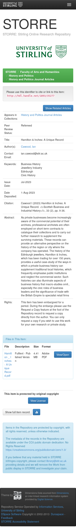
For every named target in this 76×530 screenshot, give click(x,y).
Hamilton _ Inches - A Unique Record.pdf (8, 364)
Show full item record (17, 412)
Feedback (7, 518)
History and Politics (21, 75)
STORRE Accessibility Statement (20, 521)
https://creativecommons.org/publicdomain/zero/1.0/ (36, 450)
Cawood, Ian (28, 146)
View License (38, 400)
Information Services (51, 506)
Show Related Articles (58, 108)
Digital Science (45, 499)
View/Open (62, 354)
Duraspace (57, 514)
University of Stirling (12, 510)
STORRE (11, 72)
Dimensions (63, 492)
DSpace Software (11, 514)
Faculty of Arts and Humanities (39, 72)
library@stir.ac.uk (56, 461)
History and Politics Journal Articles (31, 79)
